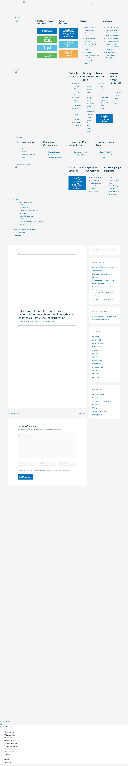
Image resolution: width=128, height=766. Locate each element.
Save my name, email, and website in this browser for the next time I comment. (45, 470)
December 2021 (97, 343)
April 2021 (95, 357)
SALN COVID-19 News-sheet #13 (103, 299)
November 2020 (97, 367)
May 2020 (95, 374)
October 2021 (97, 347)
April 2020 (95, 377)
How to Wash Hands (112, 27)
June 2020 (95, 370)
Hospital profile (111, 55)
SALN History (96, 404)
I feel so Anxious (90, 38)
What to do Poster (112, 44)
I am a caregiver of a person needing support (91, 46)
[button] (0, 724)
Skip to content (5, 721)
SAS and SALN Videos (99, 411)
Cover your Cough (112, 41)
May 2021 (95, 353)
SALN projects (97, 408)
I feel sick (88, 41)
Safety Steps (89, 52)
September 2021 (97, 350)
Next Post (82, 413)
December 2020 (97, 363)
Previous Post (13, 413)
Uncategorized (97, 415)
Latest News (34, 321)
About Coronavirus (91, 27)
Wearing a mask (90, 30)
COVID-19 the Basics (99, 394)
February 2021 (97, 360)
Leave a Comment (23, 321)
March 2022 (96, 336)
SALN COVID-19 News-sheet (102, 401)
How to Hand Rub (112, 30)
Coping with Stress (112, 38)
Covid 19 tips (110, 58)
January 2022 (96, 340)
